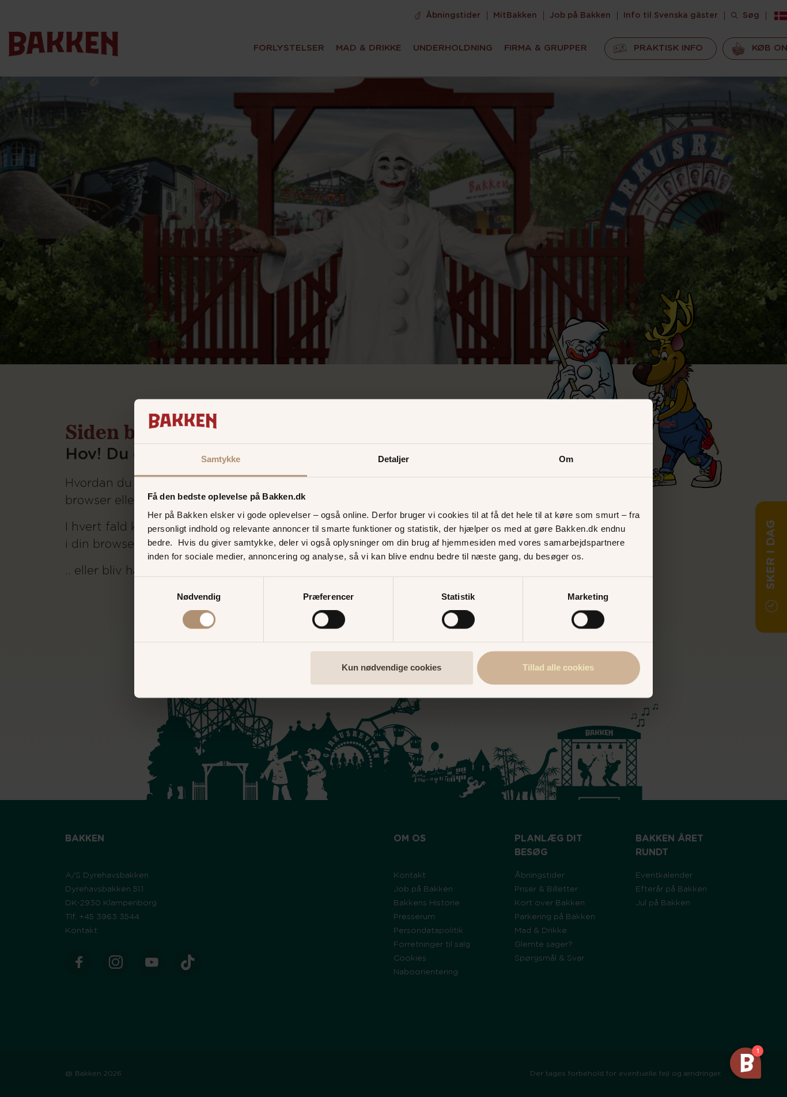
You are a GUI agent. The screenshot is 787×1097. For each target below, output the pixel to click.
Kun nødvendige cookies (391, 667)
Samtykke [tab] (221, 459)
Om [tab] (566, 459)
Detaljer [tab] (394, 459)
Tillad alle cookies (558, 667)
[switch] (328, 620)
